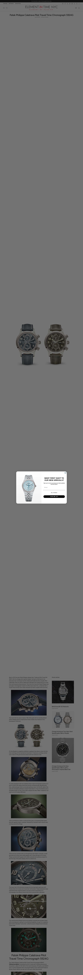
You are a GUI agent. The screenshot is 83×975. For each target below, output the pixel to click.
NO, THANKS (54, 492)
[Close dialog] (65, 473)
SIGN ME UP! (54, 496)
